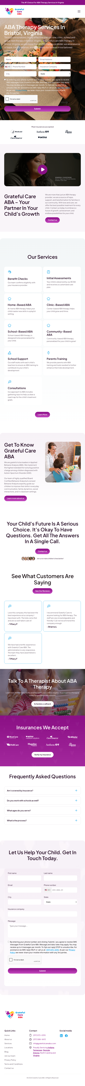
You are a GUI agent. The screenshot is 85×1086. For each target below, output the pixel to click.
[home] (14, 11)
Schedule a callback (42, 704)
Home (7, 1035)
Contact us (52, 220)
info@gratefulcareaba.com (44, 1043)
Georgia (46, 1050)
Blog (6, 1052)
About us (8, 1039)
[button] (78, 11)
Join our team (9, 1056)
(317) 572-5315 (63, 87)
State (46, 897)
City (9, 897)
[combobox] (8, 67)
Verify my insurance (42, 754)
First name (12, 873)
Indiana (51, 1047)
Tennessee (37, 1050)
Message (11, 921)
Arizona (36, 1053)
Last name (48, 873)
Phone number (50, 885)
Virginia (36, 1055)
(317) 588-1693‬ (39, 1039)
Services (8, 1043)
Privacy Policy (10, 1060)
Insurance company (16, 909)
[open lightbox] (42, 169)
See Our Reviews (42, 591)
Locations (8, 1047)
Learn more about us (15, 498)
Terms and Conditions (13, 1064)
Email (10, 885)
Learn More (42, 414)
